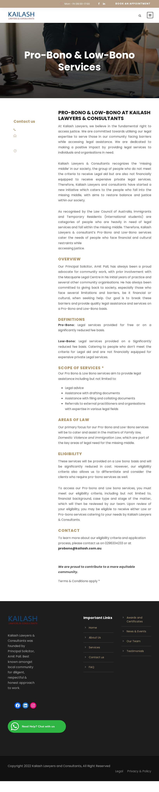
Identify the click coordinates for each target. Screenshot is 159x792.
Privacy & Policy (139, 771)
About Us (95, 637)
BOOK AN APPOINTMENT (132, 3)
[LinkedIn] (25, 705)
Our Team (134, 641)
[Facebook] (18, 705)
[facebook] (98, 4)
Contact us (96, 657)
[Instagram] (33, 705)
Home (93, 628)
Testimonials (135, 651)
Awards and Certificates (135, 619)
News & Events (136, 631)
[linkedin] (104, 4)
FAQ (91, 667)
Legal (119, 771)
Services (94, 647)
